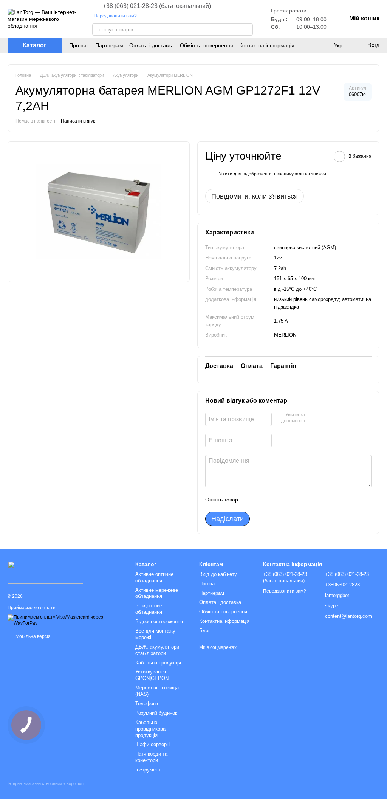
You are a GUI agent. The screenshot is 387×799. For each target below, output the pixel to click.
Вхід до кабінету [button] (218, 574)
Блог (204, 630)
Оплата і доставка (151, 45)
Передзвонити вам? (115, 16)
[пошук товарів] (247, 29)
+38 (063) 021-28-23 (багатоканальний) (157, 6)
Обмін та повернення (206, 45)
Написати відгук (78, 121)
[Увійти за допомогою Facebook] (313, 418)
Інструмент (148, 770)
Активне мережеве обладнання (156, 593)
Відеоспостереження (159, 621)
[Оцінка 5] (299, 499)
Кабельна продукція (158, 663)
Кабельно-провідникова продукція (150, 729)
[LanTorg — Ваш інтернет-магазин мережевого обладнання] (45, 571)
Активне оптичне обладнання (154, 577)
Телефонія (147, 703)
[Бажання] (323, 45)
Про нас (79, 45)
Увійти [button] (225, 174)
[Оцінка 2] (263, 499)
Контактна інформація (266, 45)
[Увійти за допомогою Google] (325, 418)
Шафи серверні (152, 744)
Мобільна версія (32, 636)
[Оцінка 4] (287, 499)
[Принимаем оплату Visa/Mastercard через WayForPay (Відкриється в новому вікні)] (66, 620)
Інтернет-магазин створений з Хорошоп (46, 783)
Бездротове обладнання (148, 609)
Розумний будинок (156, 713)
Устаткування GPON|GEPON (152, 675)
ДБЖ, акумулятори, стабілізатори (158, 650)
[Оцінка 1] (251, 499)
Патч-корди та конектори (151, 757)
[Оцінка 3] (275, 499)
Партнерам (109, 45)
